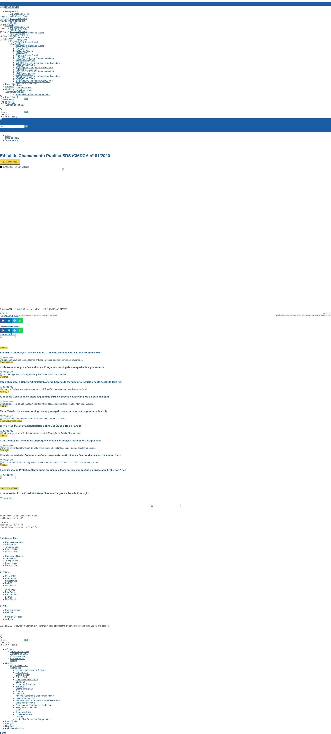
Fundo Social (11, 84)
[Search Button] (1, 96)
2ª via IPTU (10, 576)
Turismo (19, 92)
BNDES (9, 583)
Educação (20, 57)
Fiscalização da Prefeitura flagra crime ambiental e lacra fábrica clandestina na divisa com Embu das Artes (63, 470)
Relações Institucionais (26, 70)
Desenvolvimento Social (27, 55)
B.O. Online (10, 578)
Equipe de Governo (19, 41)
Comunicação (22, 48)
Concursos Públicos (9, 488)
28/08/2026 (7, 358)
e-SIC (7, 4)
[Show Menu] (1, 121)
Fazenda (20, 62)
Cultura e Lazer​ (23, 37)
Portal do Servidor (13, 610)
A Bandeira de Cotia (19, 14)
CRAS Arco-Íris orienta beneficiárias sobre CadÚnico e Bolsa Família (40, 426)
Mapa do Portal (12, 138)
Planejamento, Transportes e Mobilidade (34, 68)
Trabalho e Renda (24, 90)
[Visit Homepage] (9, 7)
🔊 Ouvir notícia (10, 162)
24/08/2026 (7, 498)
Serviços (9, 86)
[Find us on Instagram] (3, 17)
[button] (3, 320)
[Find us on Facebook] (1, 17)
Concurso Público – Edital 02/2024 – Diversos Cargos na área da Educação (44, 493)
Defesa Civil (21, 40)
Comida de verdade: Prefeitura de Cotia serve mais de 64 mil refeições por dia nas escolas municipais (60, 455)
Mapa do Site (11, 552)
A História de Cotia (19, 16)
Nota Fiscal (10, 585)
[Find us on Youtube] (5, 17)
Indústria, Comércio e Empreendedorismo (35, 58)
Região (13, 36)
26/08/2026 (7, 431)
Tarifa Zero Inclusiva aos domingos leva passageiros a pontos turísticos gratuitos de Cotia (53, 411)
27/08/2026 (7, 401)
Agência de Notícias (15, 92)
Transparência (11, 140)
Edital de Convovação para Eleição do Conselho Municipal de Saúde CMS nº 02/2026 (50, 352)
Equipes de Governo (14, 542)
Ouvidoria (9, 89)
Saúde (19, 85)
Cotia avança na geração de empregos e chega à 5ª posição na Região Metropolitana (50, 440)
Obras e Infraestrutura (25, 78)
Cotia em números (18, 18)
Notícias (25, 167)
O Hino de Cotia (17, 34)
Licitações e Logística (25, 74)
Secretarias (15, 43)
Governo (9, 38)
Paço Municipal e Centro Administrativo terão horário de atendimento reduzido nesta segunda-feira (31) (61, 382)
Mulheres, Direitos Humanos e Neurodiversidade (38, 63)
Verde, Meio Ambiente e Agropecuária (33, 95)
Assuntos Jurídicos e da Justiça (30, 33)
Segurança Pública (24, 88)
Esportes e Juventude (25, 60)
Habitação (20, 69)
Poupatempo (11, 581)
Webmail (9, 612)
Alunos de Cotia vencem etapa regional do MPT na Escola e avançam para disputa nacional (54, 396)
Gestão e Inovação (24, 64)
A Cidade (9, 11)
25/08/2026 (7, 475)
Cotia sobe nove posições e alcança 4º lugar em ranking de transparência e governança (52, 367)
